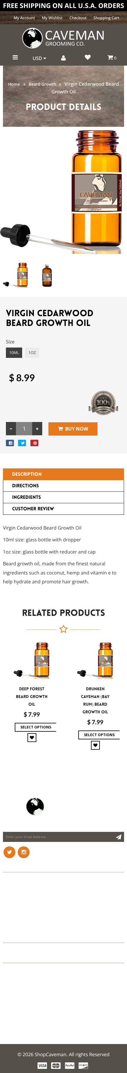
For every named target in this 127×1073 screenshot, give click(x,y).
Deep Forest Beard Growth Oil (32, 696)
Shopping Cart (106, 17)
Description (27, 474)
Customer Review (33, 509)
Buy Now (76, 429)
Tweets (11, 937)
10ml (14, 352)
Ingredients (26, 497)
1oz (32, 352)
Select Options (35, 727)
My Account (24, 17)
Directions (25, 486)
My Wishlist (52, 17)
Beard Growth (42, 84)
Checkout (78, 17)
